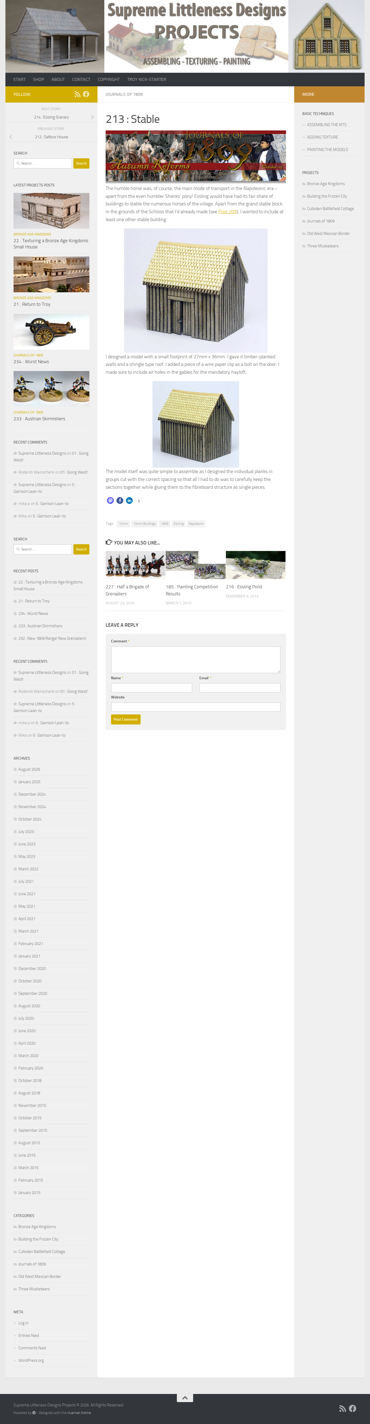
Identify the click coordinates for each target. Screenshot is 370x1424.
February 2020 (30, 1068)
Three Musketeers (34, 1289)
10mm (123, 524)
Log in (23, 1323)
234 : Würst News (31, 361)
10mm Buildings (144, 524)
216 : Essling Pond (244, 586)
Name (117, 678)
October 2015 (29, 1117)
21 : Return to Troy (32, 304)
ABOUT (58, 79)
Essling (179, 524)
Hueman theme (79, 1413)
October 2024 (29, 819)
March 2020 (28, 1055)
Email (205, 678)
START (19, 79)
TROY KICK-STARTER (146, 79)
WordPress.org (31, 1360)
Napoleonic (196, 524)
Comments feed (32, 1348)
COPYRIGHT (109, 79)
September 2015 (32, 1130)
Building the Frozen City (38, 1239)
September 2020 (32, 993)
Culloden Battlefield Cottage (41, 1251)
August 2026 (29, 769)
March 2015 (28, 1167)
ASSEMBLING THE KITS (326, 124)
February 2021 (30, 943)
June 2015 (26, 1155)
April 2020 (26, 1043)
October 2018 (29, 1080)
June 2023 (26, 844)
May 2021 (26, 906)
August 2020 (29, 1005)
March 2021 (28, 931)
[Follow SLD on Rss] (77, 94)
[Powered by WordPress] (34, 1413)
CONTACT (81, 79)
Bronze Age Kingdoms (32, 234)
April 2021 (26, 918)
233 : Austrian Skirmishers (39, 418)
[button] (110, 500)
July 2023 (26, 831)
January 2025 (29, 781)
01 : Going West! (74, 472)
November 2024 (32, 806)
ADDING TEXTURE (322, 137)
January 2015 (29, 1192)
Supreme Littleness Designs (42, 453)
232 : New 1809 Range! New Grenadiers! (52, 638)
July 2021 (26, 881)
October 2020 (29, 981)
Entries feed (28, 1335)
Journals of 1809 (124, 94)
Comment (120, 641)
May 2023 (26, 856)
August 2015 (29, 1142)
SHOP (38, 79)
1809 (164, 524)
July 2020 (26, 1018)
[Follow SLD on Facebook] (86, 94)
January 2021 (29, 956)
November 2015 (32, 1105)
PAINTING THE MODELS (327, 149)
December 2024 (32, 794)
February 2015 (30, 1180)
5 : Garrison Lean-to (52, 503)
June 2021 (26, 893)
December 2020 (32, 968)
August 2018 (29, 1093)
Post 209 (227, 212)
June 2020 (26, 1030)
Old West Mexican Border (39, 1276)
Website (118, 697)
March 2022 (28, 869)
